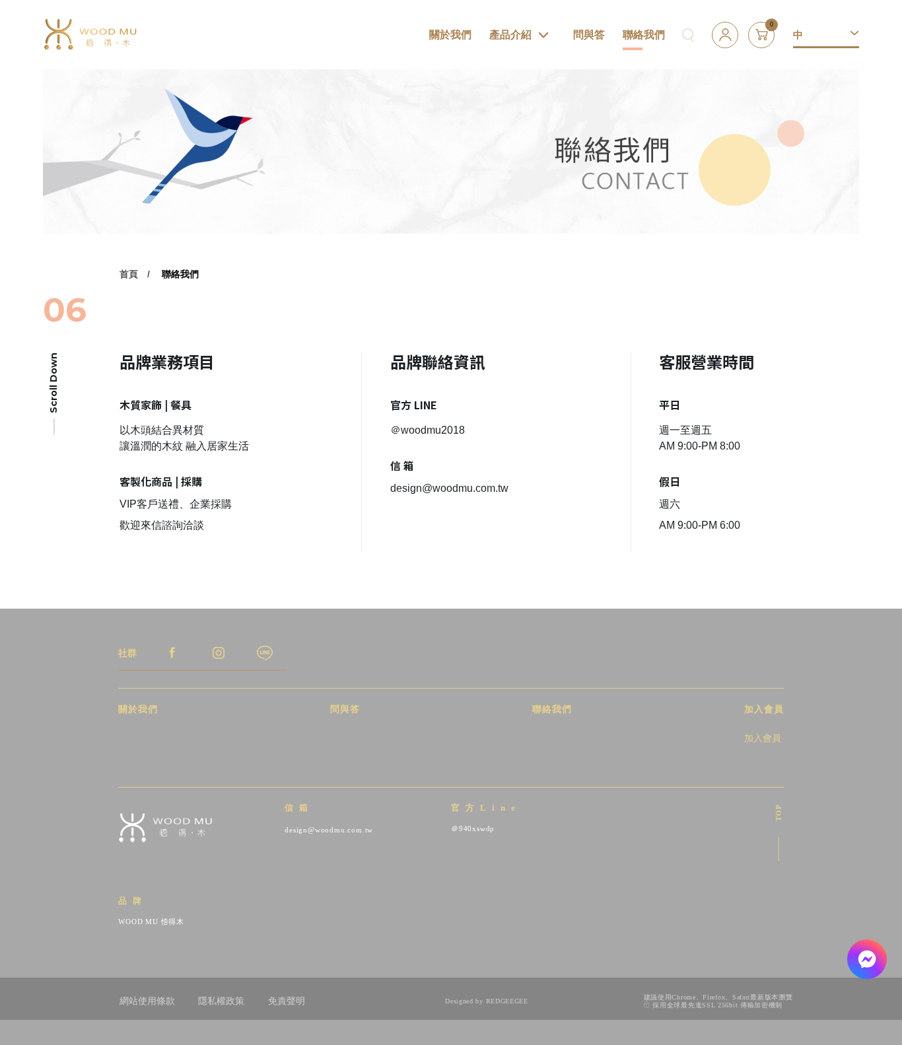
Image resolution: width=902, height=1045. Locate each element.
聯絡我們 (644, 34)
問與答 (589, 34)
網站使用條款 (147, 1001)
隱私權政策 (221, 1001)
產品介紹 (510, 34)
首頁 (129, 274)
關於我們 (450, 34)
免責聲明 (286, 1001)
